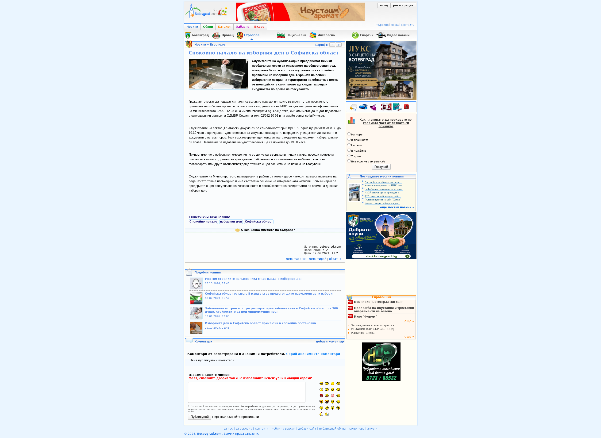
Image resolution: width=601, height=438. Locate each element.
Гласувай (381, 167)
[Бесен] (321, 395)
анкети (372, 428)
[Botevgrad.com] (321, 414)
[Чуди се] (332, 401)
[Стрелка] (338, 408)
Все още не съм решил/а (368, 161)
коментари (295, 259)
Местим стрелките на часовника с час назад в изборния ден (253, 278)
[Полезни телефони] (408, 107)
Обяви (208, 26)
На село (356, 145)
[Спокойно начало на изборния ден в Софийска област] (218, 87)
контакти (408, 25)
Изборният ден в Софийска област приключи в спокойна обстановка (260, 323)
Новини (192, 26)
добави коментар (330, 341)
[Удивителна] (321, 408)
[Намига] (338, 401)
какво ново (356, 428)
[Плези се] (327, 395)
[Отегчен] (332, 395)
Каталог (224, 26)
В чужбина (358, 150)
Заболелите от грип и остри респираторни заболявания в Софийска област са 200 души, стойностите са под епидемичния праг (271, 310)
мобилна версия (283, 428)
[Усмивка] (327, 383)
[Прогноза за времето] (353, 107)
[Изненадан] (338, 383)
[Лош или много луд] (321, 401)
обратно (335, 259)
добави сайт (307, 428)
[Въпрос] (327, 408)
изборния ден (231, 221)
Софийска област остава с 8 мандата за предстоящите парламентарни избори (268, 293)
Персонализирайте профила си (235, 417)
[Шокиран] (321, 389)
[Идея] (332, 408)
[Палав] (327, 401)
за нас (228, 428)
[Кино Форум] (391, 107)
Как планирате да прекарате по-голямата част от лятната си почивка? (386, 123)
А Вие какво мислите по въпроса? (267, 230)
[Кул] (332, 389)
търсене (382, 25)
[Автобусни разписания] (364, 107)
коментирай (317, 259)
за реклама (244, 428)
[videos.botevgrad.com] (327, 414)
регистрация (403, 5)
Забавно (242, 26)
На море (356, 134)
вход (384, 5)
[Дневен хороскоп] (374, 107)
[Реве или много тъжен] (338, 395)
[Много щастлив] (321, 383)
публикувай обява (332, 428)
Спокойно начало (203, 221)
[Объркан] (327, 389)
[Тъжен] (332, 383)
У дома (356, 156)
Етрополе (217, 44)
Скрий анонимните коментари (313, 354)
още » (409, 321)
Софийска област (259, 221)
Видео (259, 26)
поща (395, 25)
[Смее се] (338, 389)
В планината (360, 140)
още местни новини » (397, 207)
